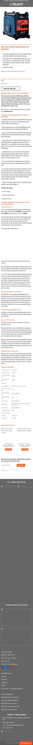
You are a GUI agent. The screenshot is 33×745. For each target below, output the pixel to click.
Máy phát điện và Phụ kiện (25, 44)
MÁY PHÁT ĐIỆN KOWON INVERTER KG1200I (8, 446)
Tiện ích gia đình (12, 44)
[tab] (16, 80)
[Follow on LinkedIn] (8, 667)
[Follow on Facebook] (9, 469)
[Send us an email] (17, 469)
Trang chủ (4, 44)
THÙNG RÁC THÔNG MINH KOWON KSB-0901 (25, 446)
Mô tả (2, 80)
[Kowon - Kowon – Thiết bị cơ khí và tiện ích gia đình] (16, 4)
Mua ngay (8, 449)
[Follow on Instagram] (12, 469)
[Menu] (2, 4)
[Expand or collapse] (18, 88)
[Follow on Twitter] (15, 469)
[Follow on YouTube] (11, 667)
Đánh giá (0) (4, 83)
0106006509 (9, 728)
